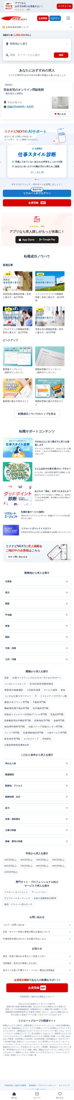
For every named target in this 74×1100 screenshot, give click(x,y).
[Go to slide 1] (35, 179)
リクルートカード (62, 1052)
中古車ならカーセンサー (31, 1047)
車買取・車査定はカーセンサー (55, 1047)
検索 (61, 55)
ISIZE (7, 1055)
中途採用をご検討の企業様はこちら (35, 997)
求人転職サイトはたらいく (42, 1033)
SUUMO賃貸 (39, 1039)
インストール (64, 6)
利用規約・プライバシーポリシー (42, 1085)
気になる (61, 114)
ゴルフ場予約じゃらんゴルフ (49, 1042)
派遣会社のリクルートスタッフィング (32, 1031)
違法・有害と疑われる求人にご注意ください (24, 956)
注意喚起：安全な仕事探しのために (20, 963)
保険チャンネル (22, 1052)
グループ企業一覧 (29, 1055)
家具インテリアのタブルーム (42, 1052)
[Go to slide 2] (37, 179)
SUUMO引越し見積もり (14, 1042)
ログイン (55, 18)
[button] (39, 6)
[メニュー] (68, 18)
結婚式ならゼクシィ (11, 1047)
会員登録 (43, 18)
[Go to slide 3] (38, 179)
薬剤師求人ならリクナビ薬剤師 (37, 1036)
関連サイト (15, 1055)
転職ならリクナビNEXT (12, 1025)
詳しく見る (12, 172)
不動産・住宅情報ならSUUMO (20, 1039)
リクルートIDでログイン (37, 192)
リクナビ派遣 (35, 1028)
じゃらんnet (31, 1042)
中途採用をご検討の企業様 (15, 1085)
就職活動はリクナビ (20, 1028)
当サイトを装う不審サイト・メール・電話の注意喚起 (29, 970)
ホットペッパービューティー (27, 1044)
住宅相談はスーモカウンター (58, 1039)
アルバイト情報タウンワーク (18, 1033)
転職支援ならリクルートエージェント (39, 1025)
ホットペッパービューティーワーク (55, 1044)
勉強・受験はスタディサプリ (45, 1050)
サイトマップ (64, 1085)
